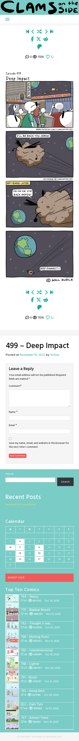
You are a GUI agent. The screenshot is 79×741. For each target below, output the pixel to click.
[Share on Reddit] (45, 39)
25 (20, 559)
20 (39, 553)
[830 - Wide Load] (51, 32)
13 (39, 547)
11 (20, 547)
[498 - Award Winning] (33, 32)
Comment (14, 386)
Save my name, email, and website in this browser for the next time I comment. (39, 445)
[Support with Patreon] (39, 47)
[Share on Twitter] (38, 39)
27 (39, 559)
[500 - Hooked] (46, 32)
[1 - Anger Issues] (27, 32)
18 (20, 553)
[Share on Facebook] (32, 39)
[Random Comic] (39, 32)
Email (12, 425)
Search (9, 474)
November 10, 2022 (32, 354)
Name (12, 412)
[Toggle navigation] (7, 19)
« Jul (8, 571)
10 (10, 547)
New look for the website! (20, 504)
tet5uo (54, 354)
